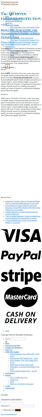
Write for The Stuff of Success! (21, 384)
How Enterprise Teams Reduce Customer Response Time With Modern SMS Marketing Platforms (22, 207)
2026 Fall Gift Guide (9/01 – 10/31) (23, 371)
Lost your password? (9, 414)
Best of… (9, 23)
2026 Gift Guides (12, 25)
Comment (34, 203)
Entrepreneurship (12, 345)
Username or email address (12, 399)
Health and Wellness (13, 21)
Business (4, 24)
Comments (18, 210)
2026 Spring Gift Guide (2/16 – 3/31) (24, 358)
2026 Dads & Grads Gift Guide (21, 38)
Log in (18, 410)
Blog (7, 331)
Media (8, 375)
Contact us (14, 379)
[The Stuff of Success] (9, 3)
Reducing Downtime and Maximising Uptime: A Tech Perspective (20, 33)
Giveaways (10, 46)
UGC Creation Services (19, 377)
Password (5, 406)
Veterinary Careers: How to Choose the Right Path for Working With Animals (22, 202)
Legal (12, 382)
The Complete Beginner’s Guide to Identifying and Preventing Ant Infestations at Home (22, 217)
